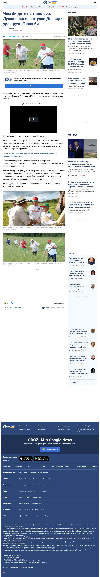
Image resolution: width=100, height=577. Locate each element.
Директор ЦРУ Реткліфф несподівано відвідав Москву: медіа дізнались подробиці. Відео (81, 164)
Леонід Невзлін (73, 363)
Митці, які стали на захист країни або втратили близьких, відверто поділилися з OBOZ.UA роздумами (81, 48)
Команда (41, 426)
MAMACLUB (35, 509)
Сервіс (44, 491)
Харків (25, 472)
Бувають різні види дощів (76, 86)
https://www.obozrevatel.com (67, 525)
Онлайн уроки (36, 485)
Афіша (21, 516)
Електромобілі (32, 491)
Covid (42, 509)
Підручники (26, 485)
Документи (41, 429)
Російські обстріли (72, 7)
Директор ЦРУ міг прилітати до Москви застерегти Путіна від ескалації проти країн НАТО (81, 171)
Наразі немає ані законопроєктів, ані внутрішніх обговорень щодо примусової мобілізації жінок (81, 191)
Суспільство (81, 466)
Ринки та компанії (24, 503)
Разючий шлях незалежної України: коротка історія (76, 287)
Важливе (72, 12)
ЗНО (48, 485)
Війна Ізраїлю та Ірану (50, 7)
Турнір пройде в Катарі (75, 69)
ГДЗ (20, 485)
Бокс (40, 479)
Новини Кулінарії (36, 497)
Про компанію (23, 426)
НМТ (52, 485)
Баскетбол (28, 479)
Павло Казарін (73, 292)
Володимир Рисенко (74, 337)
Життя (42, 466)
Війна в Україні (36, 7)
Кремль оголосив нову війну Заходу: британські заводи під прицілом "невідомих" (78, 358)
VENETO (61, 7)
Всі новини (93, 466)
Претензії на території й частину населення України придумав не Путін (78, 273)
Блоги (67, 466)
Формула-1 (46, 479)
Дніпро (39, 472)
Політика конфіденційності (85, 426)
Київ (20, 472)
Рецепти (21, 497)
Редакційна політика (15, 307)
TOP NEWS (72, 135)
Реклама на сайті (24, 429)
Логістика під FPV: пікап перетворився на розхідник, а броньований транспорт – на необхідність (78, 371)
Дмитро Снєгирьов (74, 350)
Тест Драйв (22, 491)
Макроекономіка (37, 503)
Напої (27, 497)
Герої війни (25, 7)
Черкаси (45, 472)
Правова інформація (64, 426)
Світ (29, 466)
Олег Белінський (73, 265)
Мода (37, 516)
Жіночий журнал (46, 516)
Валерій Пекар (73, 278)
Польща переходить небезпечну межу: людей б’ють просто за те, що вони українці (78, 332)
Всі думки (72, 382)
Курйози (11, 28)
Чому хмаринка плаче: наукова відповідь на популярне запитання (77, 80)
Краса (32, 516)
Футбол (21, 479)
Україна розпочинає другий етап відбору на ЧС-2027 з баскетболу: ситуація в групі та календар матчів (77, 63)
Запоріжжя (32, 472)
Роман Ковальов (74, 376)
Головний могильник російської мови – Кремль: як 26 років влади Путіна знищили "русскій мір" (77, 260)
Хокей (35, 479)
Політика (18, 466)
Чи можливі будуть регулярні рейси (79, 210)
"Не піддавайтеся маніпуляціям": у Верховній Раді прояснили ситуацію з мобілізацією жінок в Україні (82, 184)
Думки (71, 253)
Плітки (27, 516)
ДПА (43, 485)
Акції (39, 491)
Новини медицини (24, 509)
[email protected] (26, 562)
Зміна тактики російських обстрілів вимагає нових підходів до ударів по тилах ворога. (78, 345)
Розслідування (57, 466)
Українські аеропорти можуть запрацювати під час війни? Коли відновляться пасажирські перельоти (81, 204)
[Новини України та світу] (45, 308)
